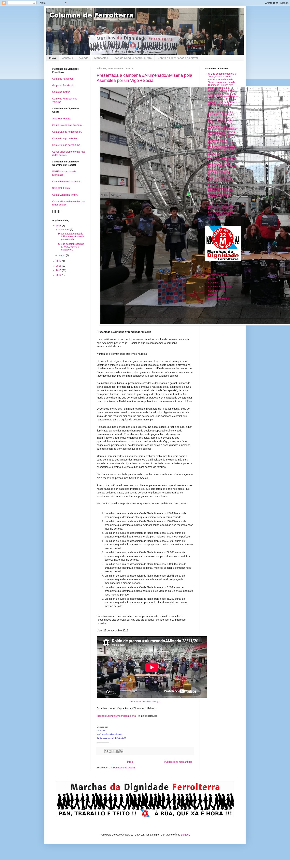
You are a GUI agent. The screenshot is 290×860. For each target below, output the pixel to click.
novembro (64, 229)
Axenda (83, 57)
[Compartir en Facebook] (118, 751)
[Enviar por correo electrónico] (106, 751)
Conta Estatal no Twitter (64, 194)
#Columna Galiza (217, 274)
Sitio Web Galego (61, 118)
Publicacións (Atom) (124, 767)
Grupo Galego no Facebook (67, 125)
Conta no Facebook (62, 78)
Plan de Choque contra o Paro (133, 57)
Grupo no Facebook (63, 85)
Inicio (130, 762)
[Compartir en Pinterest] (121, 751)
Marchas (212, 294)
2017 (59, 261)
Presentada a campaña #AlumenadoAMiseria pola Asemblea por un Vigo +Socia (144, 78)
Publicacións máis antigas (178, 762)
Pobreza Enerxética (218, 298)
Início (52, 57)
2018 (59, 225)
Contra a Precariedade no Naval (178, 57)
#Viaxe (212, 278)
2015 (59, 270)
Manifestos (101, 57)
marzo (62, 255)
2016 (59, 265)
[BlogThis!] (110, 751)
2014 (59, 275)
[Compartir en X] (114, 751)
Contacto (67, 57)
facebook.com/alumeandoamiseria (116, 715)
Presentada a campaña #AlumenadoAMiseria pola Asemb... (71, 236)
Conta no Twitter (60, 92)
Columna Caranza (218, 282)
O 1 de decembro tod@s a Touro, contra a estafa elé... (71, 247)
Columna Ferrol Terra (219, 286)
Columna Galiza (216, 290)
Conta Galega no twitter (64, 138)
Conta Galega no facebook (66, 131)
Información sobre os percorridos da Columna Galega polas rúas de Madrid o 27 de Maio (221, 192)
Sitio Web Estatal (61, 188)
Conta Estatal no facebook (66, 181)
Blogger (185, 834)
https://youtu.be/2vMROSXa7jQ (145, 701)
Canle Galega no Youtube (66, 145)
